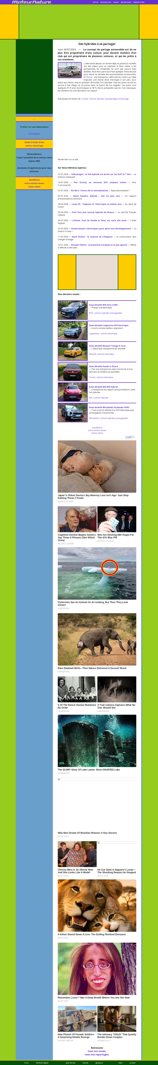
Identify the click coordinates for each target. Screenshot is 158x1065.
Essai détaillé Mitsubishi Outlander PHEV (109, 407)
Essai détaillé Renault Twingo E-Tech (107, 346)
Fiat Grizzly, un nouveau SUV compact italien (100, 182)
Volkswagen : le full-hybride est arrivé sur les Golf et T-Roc (101, 174)
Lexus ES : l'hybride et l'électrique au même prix (96, 204)
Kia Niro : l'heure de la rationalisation (89, 190)
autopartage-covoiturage (117, 98)
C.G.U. (26, 1063)
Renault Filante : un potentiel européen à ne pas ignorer (99, 244)
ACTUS (95, 2)
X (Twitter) (34, 133)
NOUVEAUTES (105, 2)
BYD (91, 313)
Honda (85, 98)
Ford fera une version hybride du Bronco (93, 212)
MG (90, 397)
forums (85, 1063)
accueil (132, 1063)
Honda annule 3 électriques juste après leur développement (101, 228)
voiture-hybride (96, 98)
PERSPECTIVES (138, 2)
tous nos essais (97, 1051)
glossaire (99, 1063)
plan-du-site (70, 1063)
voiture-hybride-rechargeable (108, 313)
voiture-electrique (109, 333)
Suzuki (92, 377)
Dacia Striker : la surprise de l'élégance (92, 236)
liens (120, 1063)
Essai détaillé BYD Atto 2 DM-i (103, 305)
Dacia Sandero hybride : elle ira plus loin (96, 196)
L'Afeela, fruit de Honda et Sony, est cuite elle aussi (99, 220)
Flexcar (89, 77)
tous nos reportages (97, 1054)
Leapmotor (94, 333)
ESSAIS (116, 2)
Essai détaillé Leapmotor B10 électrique (108, 325)
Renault (92, 354)
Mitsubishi (94, 418)
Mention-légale (42, 1063)
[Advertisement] (79, 21)
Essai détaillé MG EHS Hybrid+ (103, 386)
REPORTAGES (126, 2)
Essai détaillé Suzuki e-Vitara (103, 366)
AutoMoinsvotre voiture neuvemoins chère (34, 183)
